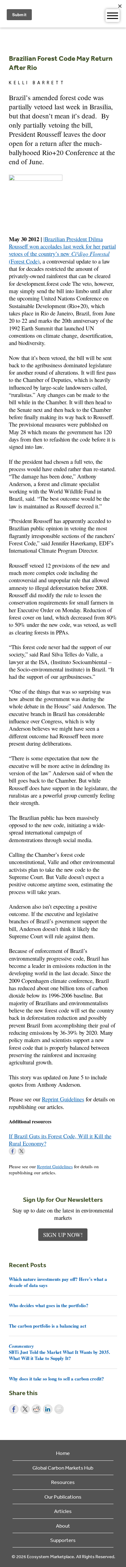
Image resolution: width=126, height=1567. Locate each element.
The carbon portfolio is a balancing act (47, 1325)
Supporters (63, 1540)
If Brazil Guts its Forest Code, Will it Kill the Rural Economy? (60, 1139)
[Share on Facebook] (14, 1409)
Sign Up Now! (63, 1234)
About (63, 1525)
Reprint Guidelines (63, 1099)
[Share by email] (59, 1409)
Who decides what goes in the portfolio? (48, 1305)
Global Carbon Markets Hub (62, 1467)
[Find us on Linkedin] (30, 1151)
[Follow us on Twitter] (21, 1151)
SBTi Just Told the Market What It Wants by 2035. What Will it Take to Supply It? (59, 1352)
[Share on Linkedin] (48, 1409)
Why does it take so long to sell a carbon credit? (56, 1378)
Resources (63, 1482)
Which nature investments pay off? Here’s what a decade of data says (58, 1282)
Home (63, 1453)
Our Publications (62, 1496)
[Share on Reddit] (36, 1409)
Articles (63, 1511)
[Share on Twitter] (25, 1409)
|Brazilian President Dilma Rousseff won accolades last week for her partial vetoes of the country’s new (62, 246)
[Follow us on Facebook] (12, 1151)
